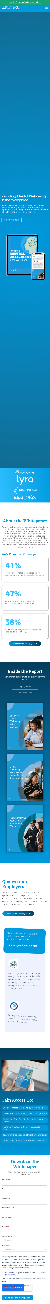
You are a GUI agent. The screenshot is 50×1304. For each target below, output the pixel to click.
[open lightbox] (25, 726)
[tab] (25, 687)
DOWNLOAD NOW (11, 220)
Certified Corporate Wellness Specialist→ (25, 2)
